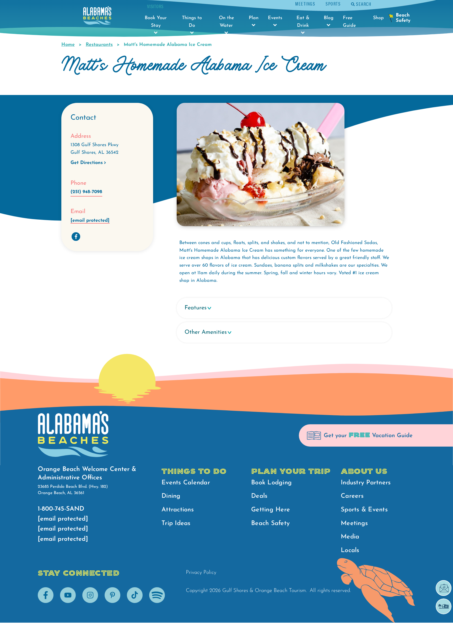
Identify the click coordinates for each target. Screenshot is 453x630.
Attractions (177, 510)
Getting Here (270, 510)
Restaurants (99, 45)
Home (68, 45)
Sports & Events (364, 510)
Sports (333, 3)
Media (350, 537)
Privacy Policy (201, 572)
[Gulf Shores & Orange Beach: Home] (97, 17)
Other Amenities (206, 332)
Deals (259, 496)
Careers (352, 496)
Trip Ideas (176, 523)
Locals (350, 550)
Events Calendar (185, 483)
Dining (171, 496)
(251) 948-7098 (86, 192)
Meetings (305, 3)
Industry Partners (366, 483)
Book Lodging (271, 483)
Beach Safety (270, 523)
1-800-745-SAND (61, 509)
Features (196, 308)
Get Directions (87, 163)
